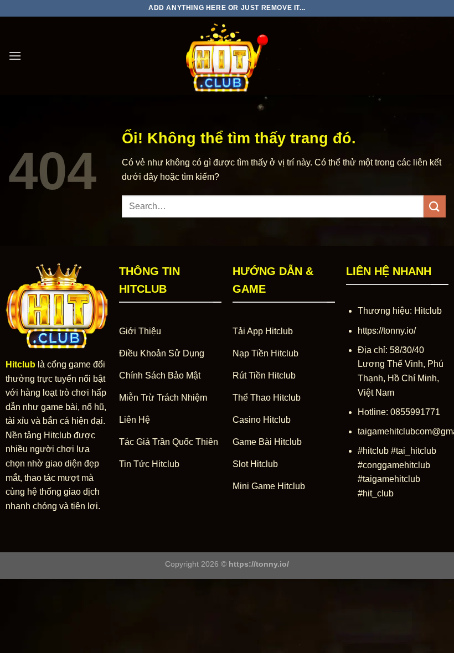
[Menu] (15, 55)
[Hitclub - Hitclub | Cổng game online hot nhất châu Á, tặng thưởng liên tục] (227, 56)
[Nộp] (435, 206)
